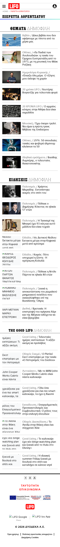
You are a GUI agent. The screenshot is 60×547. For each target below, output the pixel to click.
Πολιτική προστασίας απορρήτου (37, 534)
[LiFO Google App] (18, 518)
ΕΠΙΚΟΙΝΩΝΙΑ (30, 489)
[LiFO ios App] (41, 518)
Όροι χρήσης (13, 534)
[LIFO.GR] (14, 6)
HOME (5, 11)
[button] (4, 6)
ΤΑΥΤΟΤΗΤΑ (30, 485)
